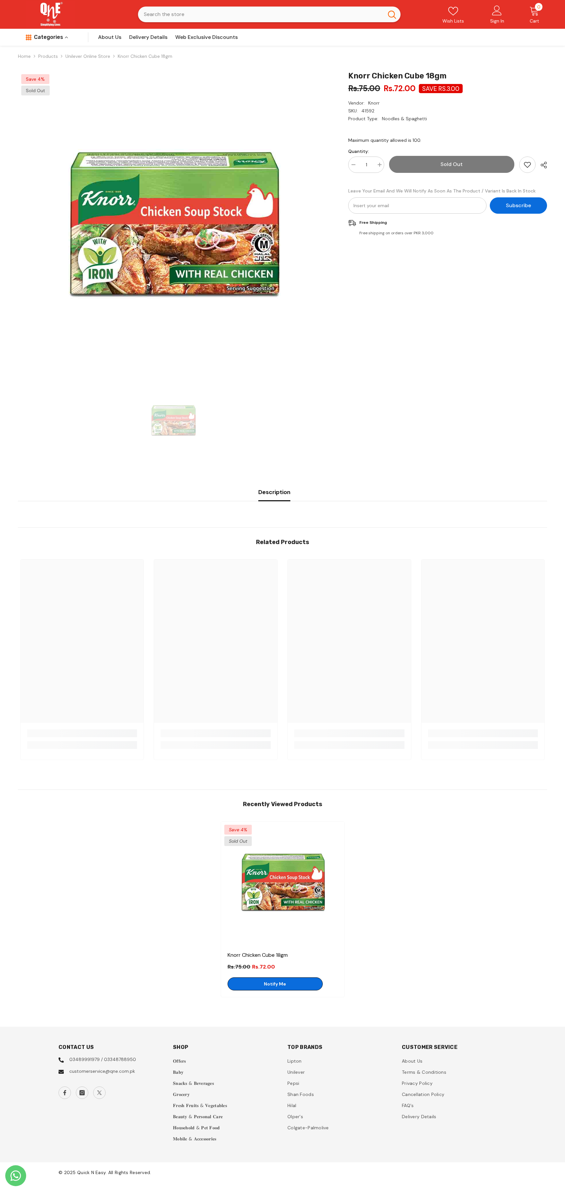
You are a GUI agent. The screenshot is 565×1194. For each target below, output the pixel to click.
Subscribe (518, 205)
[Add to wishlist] (527, 165)
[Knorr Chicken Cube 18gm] (282, 883)
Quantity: (358, 151)
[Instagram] (82, 1092)
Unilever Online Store (87, 56)
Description (274, 492)
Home (24, 56)
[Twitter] (99, 1092)
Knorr (374, 103)
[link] (82, 733)
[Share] (541, 165)
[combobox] (261, 14)
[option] (173, 226)
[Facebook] (65, 1092)
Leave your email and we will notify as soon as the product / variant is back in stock (442, 191)
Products (48, 56)
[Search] (269, 14)
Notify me (275, 984)
